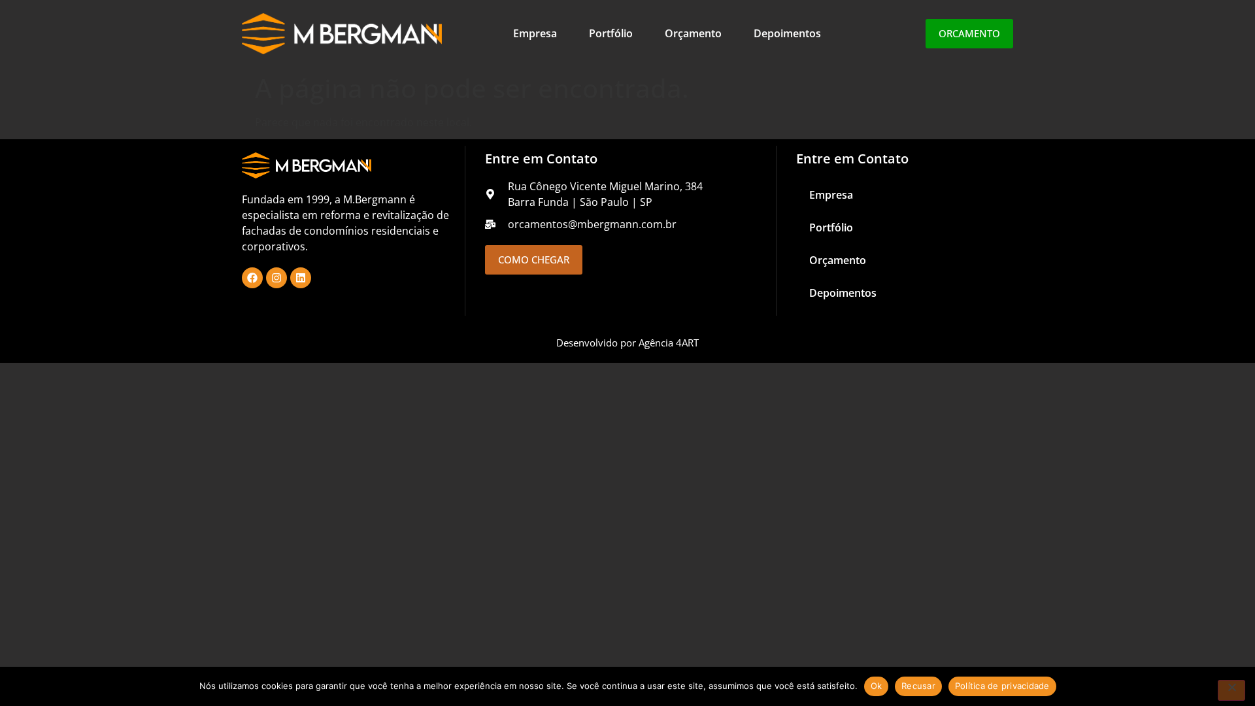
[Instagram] (276, 277)
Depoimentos (787, 33)
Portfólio (611, 33)
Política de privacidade (1002, 686)
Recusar (918, 686)
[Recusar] (1231, 690)
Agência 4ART (669, 342)
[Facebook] (252, 277)
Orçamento (693, 33)
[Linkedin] (300, 277)
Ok (876, 686)
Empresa (535, 33)
